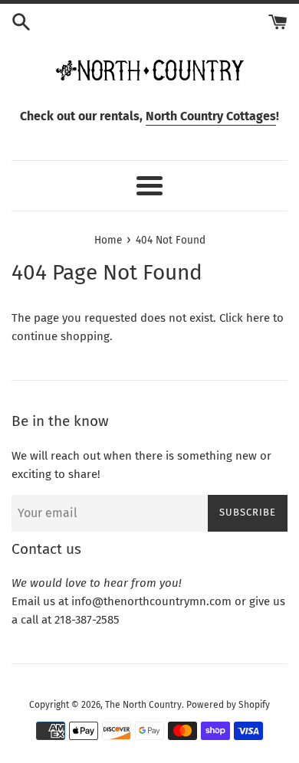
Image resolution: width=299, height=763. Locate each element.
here (258, 318)
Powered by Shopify (228, 704)
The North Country (143, 704)
